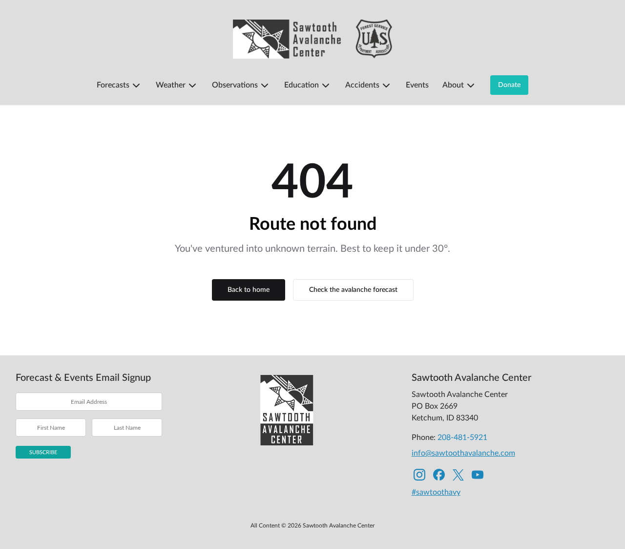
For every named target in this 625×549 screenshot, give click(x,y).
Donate (509, 85)
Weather (171, 85)
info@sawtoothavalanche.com (463, 453)
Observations (235, 85)
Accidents (362, 85)
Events (417, 85)
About (453, 85)
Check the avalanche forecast (353, 289)
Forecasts (113, 85)
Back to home (249, 289)
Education (301, 85)
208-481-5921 (462, 437)
